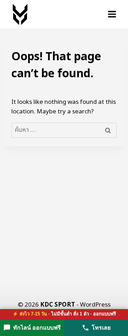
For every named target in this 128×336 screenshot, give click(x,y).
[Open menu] (111, 14)
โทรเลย (101, 328)
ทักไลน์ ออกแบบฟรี (37, 328)
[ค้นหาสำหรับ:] (64, 130)
